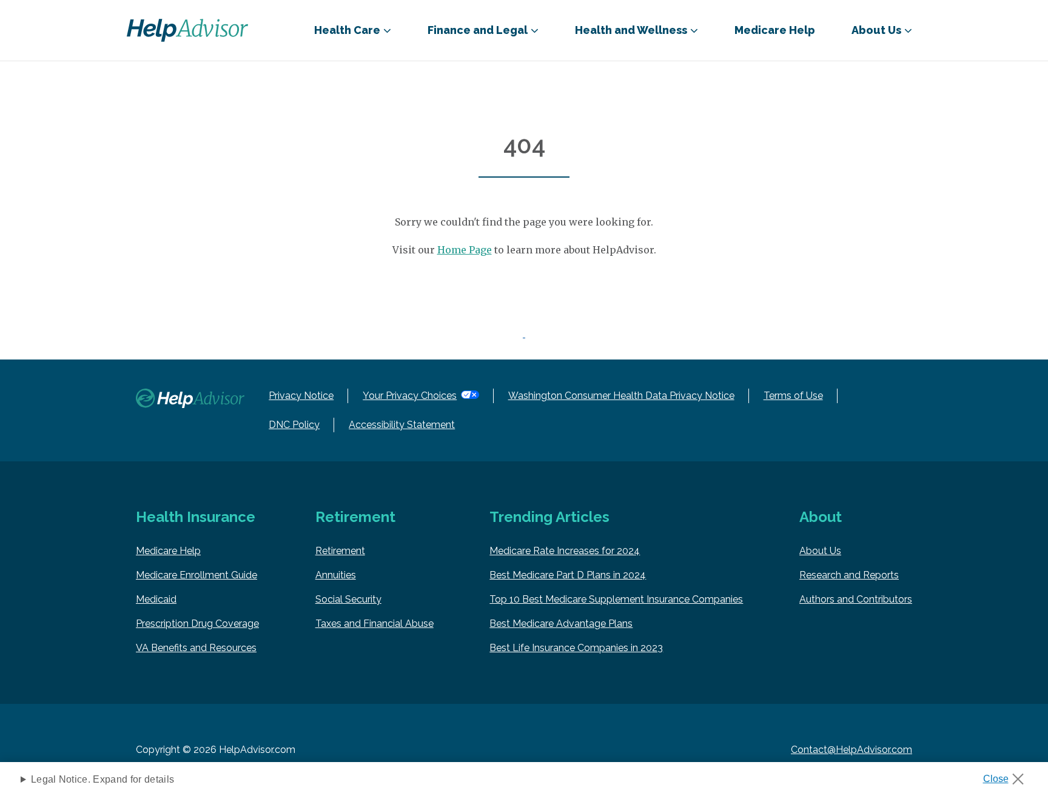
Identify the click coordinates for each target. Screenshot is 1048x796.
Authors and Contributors (855, 599)
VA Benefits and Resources (196, 648)
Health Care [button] (347, 30)
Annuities (335, 575)
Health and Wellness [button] (631, 30)
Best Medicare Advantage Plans (561, 623)
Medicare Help (774, 30)
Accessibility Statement (402, 424)
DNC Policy (294, 424)
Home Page (464, 250)
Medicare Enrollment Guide (196, 575)
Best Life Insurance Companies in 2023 (576, 648)
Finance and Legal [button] (478, 30)
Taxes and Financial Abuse (374, 623)
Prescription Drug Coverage (197, 623)
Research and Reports (849, 575)
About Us (820, 551)
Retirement (340, 551)
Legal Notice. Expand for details (102, 779)
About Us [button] (876, 30)
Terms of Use (793, 395)
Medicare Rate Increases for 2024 (564, 551)
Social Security (348, 599)
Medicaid (156, 599)
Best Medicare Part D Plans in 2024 (567, 575)
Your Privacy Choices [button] (410, 395)
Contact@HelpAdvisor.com (851, 749)
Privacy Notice (301, 395)
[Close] (1008, 775)
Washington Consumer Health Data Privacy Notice (621, 395)
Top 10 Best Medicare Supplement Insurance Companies (616, 599)
